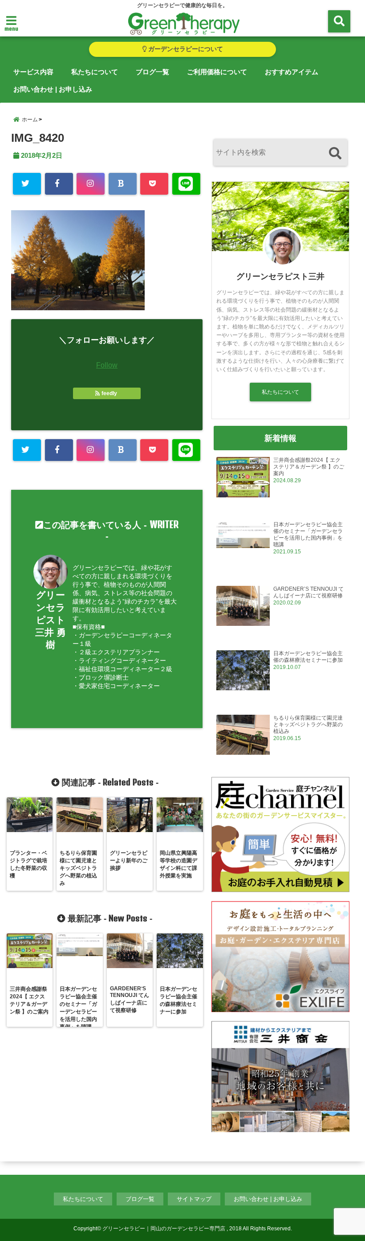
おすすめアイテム (291, 72)
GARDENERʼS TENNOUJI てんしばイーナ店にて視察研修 (308, 592)
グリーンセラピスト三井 (280, 276)
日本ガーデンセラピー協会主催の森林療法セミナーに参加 (308, 657)
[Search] (335, 154)
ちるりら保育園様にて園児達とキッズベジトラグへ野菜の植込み (308, 724)
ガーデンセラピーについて (184, 49)
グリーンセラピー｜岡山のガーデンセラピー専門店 (163, 1228)
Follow (107, 365)
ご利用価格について (217, 72)
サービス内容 (33, 72)
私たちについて (94, 72)
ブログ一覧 (152, 72)
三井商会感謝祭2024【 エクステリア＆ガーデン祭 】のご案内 (308, 466)
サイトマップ (194, 1199)
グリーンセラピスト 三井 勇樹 (50, 620)
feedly (109, 393)
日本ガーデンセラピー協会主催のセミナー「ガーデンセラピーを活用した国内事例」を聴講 (308, 534)
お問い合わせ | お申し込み (52, 89)
